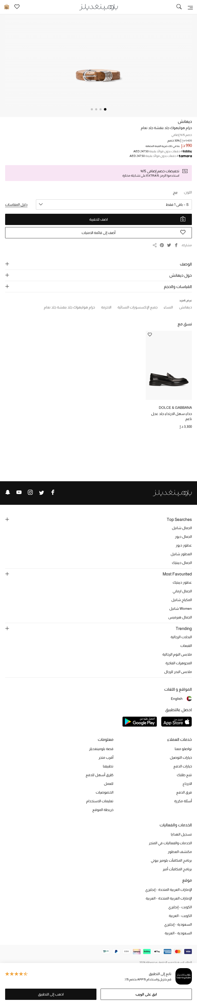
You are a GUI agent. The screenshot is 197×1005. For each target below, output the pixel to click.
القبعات (186, 646)
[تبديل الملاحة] (190, 7)
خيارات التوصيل (181, 757)
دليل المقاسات (16, 204)
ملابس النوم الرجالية (177, 654)
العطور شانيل (181, 554)
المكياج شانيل (181, 600)
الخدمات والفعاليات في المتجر (170, 843)
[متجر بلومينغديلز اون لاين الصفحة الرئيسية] (98, 7)
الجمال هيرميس (180, 617)
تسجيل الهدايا (181, 834)
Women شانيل (180, 608)
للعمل (108, 784)
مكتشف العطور (180, 852)
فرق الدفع (184, 792)
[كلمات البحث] (179, 7)
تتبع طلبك (184, 775)
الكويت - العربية (180, 916)
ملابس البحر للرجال (178, 672)
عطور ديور (184, 545)
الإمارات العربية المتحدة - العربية (169, 898)
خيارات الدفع (182, 766)
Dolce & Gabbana (175, 407)
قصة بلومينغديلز (101, 749)
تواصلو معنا (183, 749)
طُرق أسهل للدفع (99, 775)
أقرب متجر (105, 757)
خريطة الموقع (102, 810)
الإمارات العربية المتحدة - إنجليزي (168, 890)
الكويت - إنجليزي (180, 907)
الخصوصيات (104, 792)
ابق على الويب (146, 994)
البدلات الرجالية (181, 637)
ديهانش (185, 121)
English (177, 699)
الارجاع (187, 784)
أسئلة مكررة (183, 801)
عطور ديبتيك (182, 582)
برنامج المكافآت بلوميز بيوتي (171, 860)
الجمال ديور (183, 536)
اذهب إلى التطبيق (51, 994)
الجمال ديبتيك (182, 563)
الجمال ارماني (182, 591)
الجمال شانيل (182, 528)
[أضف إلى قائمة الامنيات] (150, 335)
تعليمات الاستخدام (99, 801)
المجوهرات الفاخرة (178, 663)
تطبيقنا (108, 766)
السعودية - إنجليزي (178, 924)
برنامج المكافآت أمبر (177, 869)
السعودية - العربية (178, 933)
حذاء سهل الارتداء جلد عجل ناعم (171, 416)
